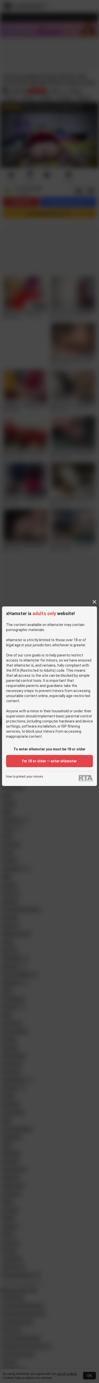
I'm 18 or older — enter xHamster (49, 761)
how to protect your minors (24, 776)
